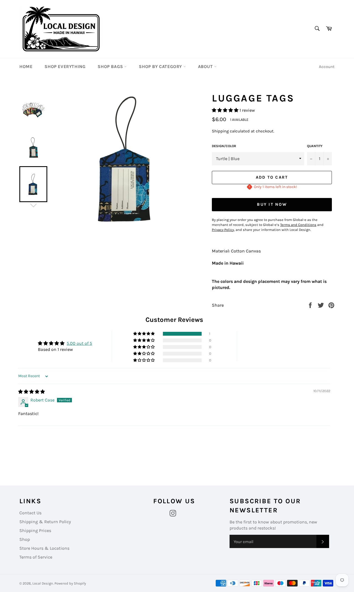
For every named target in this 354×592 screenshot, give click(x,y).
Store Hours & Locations (44, 548)
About (206, 66)
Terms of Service (35, 557)
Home (25, 66)
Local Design (42, 583)
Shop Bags (111, 66)
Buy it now (272, 204)
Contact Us (30, 512)
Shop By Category (161, 66)
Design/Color (224, 146)
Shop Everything (65, 66)
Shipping (220, 131)
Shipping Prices (35, 530)
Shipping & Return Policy (45, 521)
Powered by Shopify (70, 583)
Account (327, 66)
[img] (31, 391)
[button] (226, 110)
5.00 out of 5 (79, 343)
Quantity (314, 146)
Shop (24, 539)
